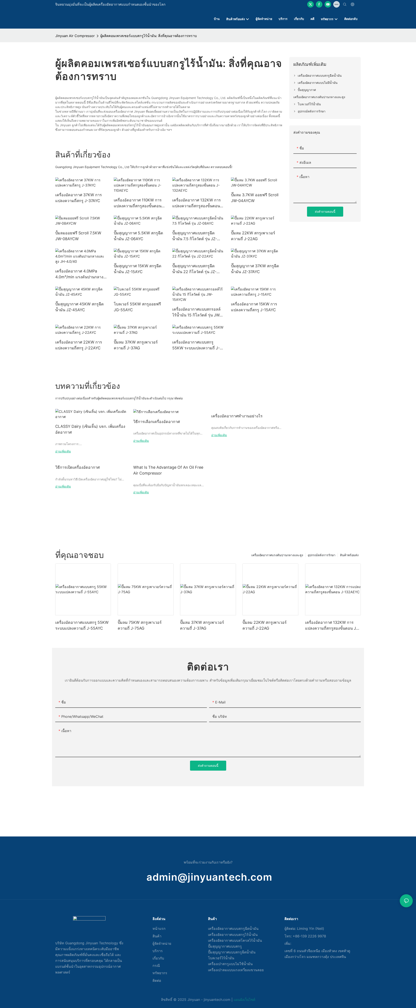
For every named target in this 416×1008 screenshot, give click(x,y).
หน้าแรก (159, 928)
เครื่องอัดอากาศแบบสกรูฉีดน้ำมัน (233, 928)
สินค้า (157, 936)
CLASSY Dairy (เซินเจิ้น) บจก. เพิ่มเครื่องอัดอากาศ (90, 429)
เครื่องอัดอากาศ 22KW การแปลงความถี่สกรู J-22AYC (78, 345)
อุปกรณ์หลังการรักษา (321, 555)
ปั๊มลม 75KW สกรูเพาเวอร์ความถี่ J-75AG (140, 625)
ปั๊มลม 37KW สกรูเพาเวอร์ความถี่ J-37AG (136, 345)
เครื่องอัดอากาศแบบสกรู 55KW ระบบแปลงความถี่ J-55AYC (196, 345)
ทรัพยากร (160, 973)
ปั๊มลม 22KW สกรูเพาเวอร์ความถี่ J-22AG (253, 236)
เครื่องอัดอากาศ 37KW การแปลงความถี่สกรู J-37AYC (78, 198)
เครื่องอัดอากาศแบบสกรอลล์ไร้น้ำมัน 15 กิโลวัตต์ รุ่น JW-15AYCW (196, 312)
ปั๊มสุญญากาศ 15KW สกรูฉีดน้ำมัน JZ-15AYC (137, 269)
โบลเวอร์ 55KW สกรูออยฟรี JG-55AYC (137, 307)
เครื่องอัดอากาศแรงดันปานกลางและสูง (277, 555)
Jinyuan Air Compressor (75, 36)
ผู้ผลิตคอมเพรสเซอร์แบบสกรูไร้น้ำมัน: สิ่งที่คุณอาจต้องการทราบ (148, 36)
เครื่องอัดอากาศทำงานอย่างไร (237, 416)
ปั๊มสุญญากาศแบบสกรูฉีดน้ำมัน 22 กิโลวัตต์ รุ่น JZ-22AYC (194, 269)
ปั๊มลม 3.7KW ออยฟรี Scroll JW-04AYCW (254, 198)
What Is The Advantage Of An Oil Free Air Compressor (168, 470)
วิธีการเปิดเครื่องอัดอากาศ (77, 467)
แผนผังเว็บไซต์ (244, 999)
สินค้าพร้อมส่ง (349, 555)
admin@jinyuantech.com (209, 877)
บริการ (158, 951)
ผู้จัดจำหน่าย (162, 943)
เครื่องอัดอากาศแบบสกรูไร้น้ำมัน (233, 934)
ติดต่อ (157, 980)
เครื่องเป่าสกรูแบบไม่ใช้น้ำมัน (230, 964)
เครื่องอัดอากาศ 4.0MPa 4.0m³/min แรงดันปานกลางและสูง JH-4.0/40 (79, 274)
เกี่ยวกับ (158, 958)
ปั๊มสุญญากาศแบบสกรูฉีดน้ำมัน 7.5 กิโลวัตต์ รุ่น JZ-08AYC (194, 236)
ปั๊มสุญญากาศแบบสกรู (225, 946)
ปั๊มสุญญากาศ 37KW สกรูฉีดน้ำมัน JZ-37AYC (255, 269)
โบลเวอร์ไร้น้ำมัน (221, 958)
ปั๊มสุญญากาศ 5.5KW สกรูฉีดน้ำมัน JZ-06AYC (138, 236)
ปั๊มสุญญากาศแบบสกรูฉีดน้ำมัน (231, 952)
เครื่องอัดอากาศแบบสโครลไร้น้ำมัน (235, 940)
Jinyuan (193, 999)
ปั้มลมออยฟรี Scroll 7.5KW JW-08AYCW (78, 236)
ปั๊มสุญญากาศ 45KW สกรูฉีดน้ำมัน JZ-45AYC (79, 307)
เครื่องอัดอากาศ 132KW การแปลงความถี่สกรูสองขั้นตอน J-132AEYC (196, 203)
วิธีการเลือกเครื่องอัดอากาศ (156, 421)
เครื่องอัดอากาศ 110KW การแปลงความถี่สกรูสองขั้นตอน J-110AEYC (138, 203)
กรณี (156, 965)
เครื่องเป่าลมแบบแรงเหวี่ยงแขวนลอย (236, 970)
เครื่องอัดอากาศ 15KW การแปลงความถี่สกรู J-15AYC (254, 307)
